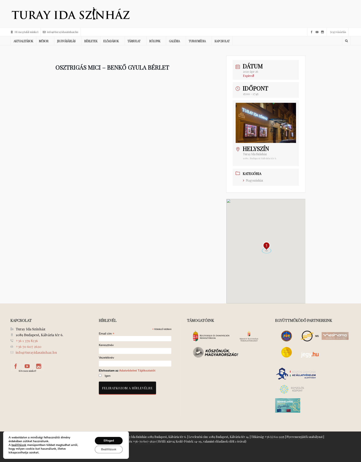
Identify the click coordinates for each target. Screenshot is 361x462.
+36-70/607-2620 (144, 441)
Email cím (106, 333)
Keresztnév (106, 345)
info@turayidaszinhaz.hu (62, 32)
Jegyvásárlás (338, 32)
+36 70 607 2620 (28, 346)
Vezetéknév (106, 357)
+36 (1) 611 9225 (274, 437)
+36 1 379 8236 (27, 340)
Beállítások (108, 449)
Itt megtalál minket (26, 32)
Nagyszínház (254, 180)
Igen (108, 375)
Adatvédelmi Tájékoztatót (137, 370)
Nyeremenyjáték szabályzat (304, 437)
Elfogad (109, 441)
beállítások (18, 445)
